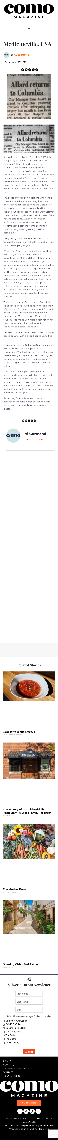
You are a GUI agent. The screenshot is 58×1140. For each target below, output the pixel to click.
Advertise (9, 1065)
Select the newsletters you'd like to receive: (29, 1016)
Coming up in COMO (15, 1028)
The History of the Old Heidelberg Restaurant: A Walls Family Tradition (27, 811)
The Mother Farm (14, 889)
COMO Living (12, 1042)
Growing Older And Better (20, 964)
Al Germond (21, 54)
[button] (29, 27)
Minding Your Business (17, 1021)
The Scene (10, 1039)
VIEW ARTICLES (34, 439)
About (7, 1061)
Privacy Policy (12, 1076)
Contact (8, 1072)
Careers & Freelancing (17, 1068)
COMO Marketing (39, 1129)
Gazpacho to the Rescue (19, 731)
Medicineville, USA (27, 44)
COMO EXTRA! (13, 1024)
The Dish (10, 1035)
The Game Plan (13, 1031)
